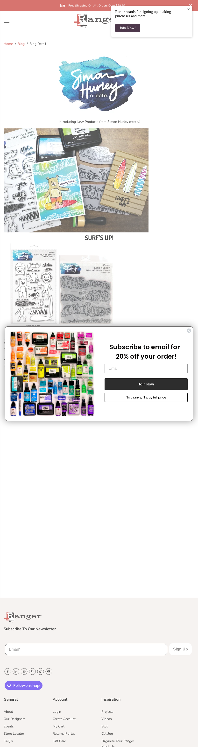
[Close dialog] (188, 330)
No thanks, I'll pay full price (146, 397)
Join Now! (128, 28)
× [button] (188, 9)
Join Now (146, 384)
